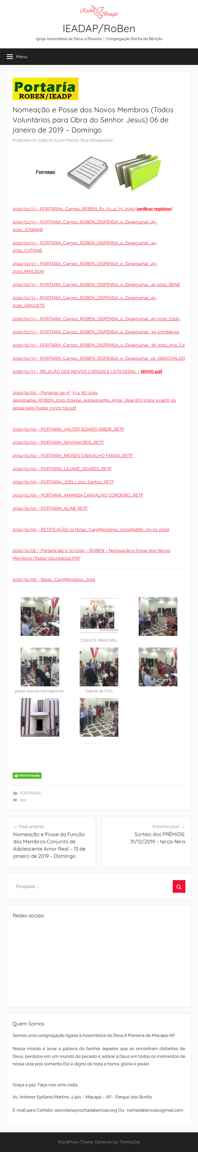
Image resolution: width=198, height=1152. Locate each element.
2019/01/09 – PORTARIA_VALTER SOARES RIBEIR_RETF (69, 429)
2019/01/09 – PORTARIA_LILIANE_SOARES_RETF (62, 468)
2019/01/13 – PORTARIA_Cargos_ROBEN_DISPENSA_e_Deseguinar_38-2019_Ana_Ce (99, 345)
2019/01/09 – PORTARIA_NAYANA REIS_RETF (58, 442)
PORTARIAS (30, 793)
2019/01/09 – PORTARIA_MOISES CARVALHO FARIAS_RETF (73, 455)
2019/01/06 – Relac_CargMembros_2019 (54, 579)
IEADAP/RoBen (99, 28)
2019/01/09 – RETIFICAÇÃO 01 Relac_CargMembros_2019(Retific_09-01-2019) (91, 529)
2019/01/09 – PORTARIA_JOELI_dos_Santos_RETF (63, 482)
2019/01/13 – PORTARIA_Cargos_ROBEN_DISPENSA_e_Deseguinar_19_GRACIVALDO (99, 358)
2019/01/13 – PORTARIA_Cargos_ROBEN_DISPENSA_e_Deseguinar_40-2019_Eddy (96, 318)
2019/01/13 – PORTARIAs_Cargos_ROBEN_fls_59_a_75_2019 (73, 208)
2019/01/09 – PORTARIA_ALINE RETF (50, 508)
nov (23, 800)
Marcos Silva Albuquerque (89, 140)
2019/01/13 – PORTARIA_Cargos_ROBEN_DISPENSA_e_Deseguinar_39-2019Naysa (96, 332)
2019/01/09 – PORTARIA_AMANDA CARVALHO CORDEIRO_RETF (78, 495)
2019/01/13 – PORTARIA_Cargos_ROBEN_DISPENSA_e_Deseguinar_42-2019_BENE (96, 284)
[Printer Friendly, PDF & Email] (27, 775)
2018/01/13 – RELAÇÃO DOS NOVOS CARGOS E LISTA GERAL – (87, 371)
